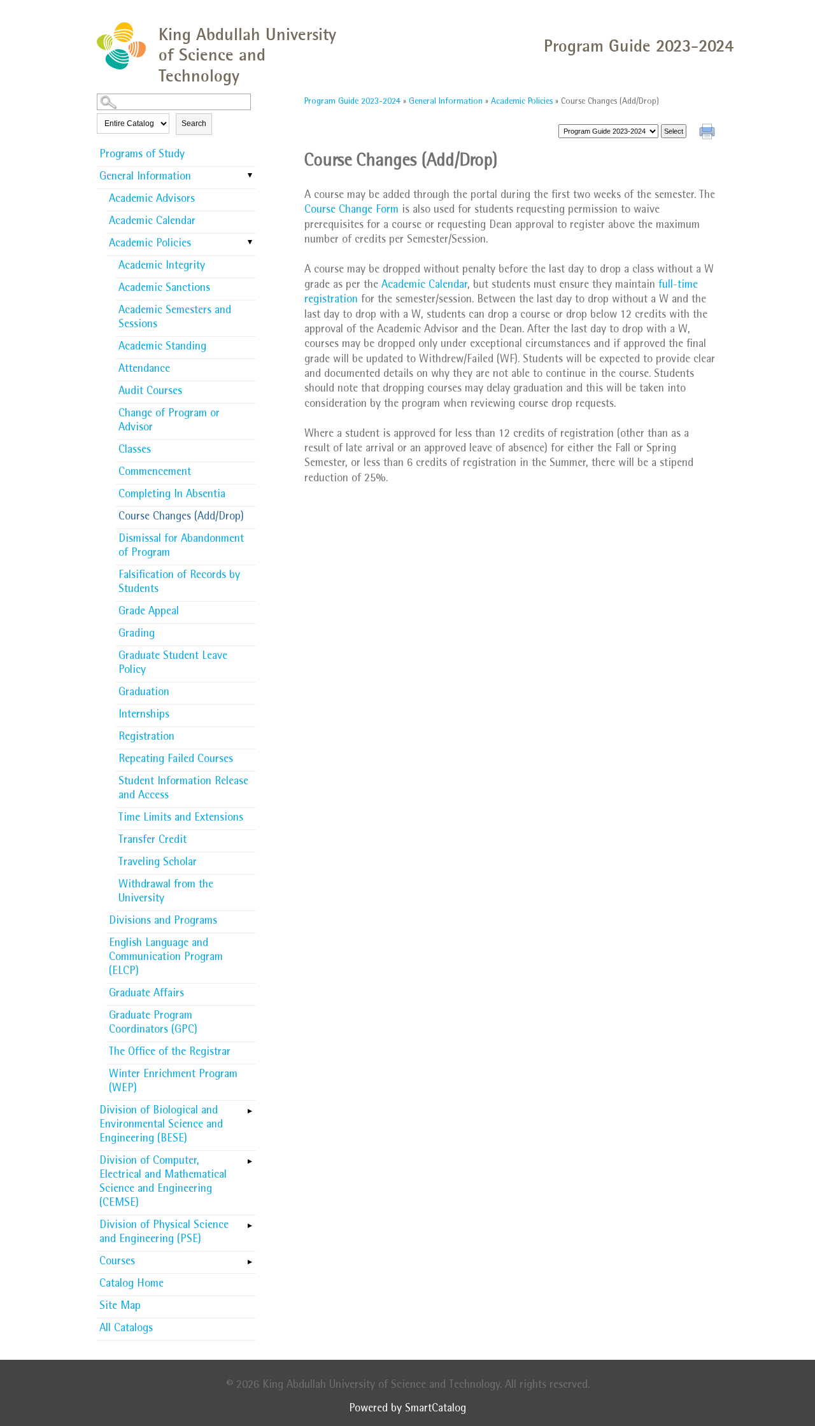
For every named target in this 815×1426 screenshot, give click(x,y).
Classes (134, 450)
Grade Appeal (148, 612)
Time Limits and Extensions (180, 818)
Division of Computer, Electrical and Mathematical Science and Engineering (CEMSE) (163, 1183)
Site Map (120, 1307)
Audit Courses (150, 392)
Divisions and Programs (163, 922)
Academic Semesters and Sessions (174, 318)
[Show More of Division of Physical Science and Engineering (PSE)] (249, 1221)
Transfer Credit (152, 841)
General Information (145, 177)
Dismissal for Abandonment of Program (181, 547)
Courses (117, 1262)
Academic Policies (150, 244)
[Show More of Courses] (249, 1258)
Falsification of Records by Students (179, 583)
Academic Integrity (161, 266)
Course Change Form (351, 210)
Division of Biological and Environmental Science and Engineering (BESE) (161, 1125)
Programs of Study (142, 155)
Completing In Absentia (171, 495)
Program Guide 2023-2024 (352, 101)
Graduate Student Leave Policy (172, 664)
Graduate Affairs (146, 994)
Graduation (143, 693)
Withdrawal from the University (165, 892)
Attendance (144, 370)
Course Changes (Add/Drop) (181, 517)
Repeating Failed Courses (175, 760)
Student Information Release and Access (183, 789)
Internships (143, 715)
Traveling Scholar (157, 863)
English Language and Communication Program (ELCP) (166, 958)
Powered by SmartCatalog (407, 1409)
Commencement (154, 473)
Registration (146, 738)
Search (193, 123)
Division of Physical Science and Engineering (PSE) (164, 1233)
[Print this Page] (708, 133)
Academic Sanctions (164, 289)
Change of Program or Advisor (169, 421)
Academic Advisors (152, 200)
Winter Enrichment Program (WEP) (173, 1082)
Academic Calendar (152, 222)
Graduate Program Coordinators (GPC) (153, 1023)
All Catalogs (126, 1329)
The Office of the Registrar (169, 1053)
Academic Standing (162, 347)
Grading (136, 634)
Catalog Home (131, 1284)
